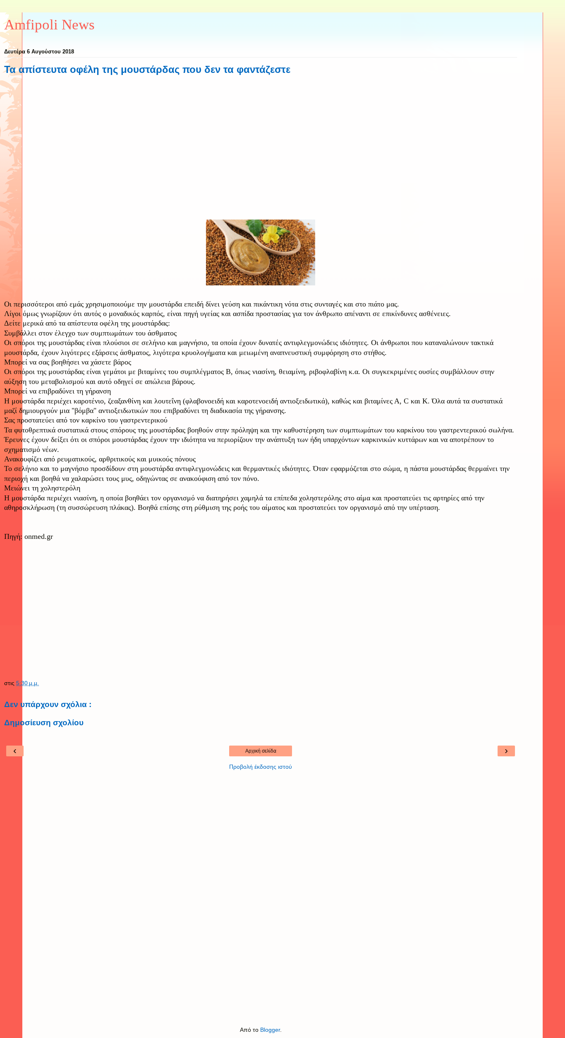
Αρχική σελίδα (260, 751)
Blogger (270, 1029)
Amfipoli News (49, 24)
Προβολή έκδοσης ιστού (260, 766)
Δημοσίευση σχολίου (44, 722)
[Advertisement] (261, 152)
